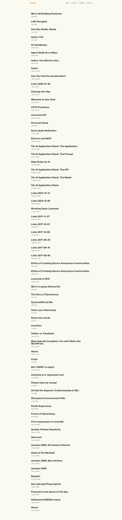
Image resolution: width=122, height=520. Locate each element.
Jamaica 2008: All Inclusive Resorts (50, 445)
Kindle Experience (41, 406)
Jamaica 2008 (38, 468)
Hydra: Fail (37, 37)
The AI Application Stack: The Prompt (52, 154)
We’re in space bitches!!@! (45, 286)
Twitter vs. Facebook (42, 333)
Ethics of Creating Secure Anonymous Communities (60, 263)
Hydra (34, 68)
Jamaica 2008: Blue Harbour (47, 460)
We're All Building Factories (46, 13)
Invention (36, 325)
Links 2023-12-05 (40, 201)
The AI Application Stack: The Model (51, 177)
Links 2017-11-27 (40, 216)
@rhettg (33, 3)
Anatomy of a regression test (47, 374)
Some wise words (40, 317)
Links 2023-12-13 (40, 193)
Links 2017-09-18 (40, 247)
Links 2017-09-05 (40, 255)
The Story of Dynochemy (45, 294)
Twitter (89, 3)
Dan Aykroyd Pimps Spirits (46, 484)
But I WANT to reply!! (43, 367)
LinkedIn (81, 3)
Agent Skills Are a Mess (44, 52)
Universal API (38, 115)
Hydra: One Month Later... (45, 60)
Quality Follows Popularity (46, 429)
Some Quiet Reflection (43, 130)
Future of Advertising (43, 413)
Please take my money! (44, 382)
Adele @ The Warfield (43, 452)
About (67, 3)
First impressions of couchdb (47, 421)
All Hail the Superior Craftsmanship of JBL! (55, 390)
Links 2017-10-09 (40, 232)
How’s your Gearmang (43, 310)
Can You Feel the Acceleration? (48, 76)
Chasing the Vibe (40, 91)
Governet (36, 437)
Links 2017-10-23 (40, 224)
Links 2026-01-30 (40, 84)
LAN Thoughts (39, 21)
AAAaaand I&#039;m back (46, 499)
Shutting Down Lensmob (44, 208)
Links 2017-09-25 (40, 239)
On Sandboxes (39, 45)
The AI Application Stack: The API (50, 169)
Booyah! (35, 476)
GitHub (74, 3)
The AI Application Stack (45, 185)
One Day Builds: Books (43, 29)
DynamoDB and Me (42, 302)
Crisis (34, 359)
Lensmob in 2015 (40, 278)
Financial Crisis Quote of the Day (49, 491)
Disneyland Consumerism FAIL (48, 398)
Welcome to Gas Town (43, 99)
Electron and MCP (41, 138)
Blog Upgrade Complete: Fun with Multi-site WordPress (56, 342)
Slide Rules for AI (40, 162)
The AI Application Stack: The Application (54, 146)
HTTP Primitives (40, 107)
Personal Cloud (39, 123)
